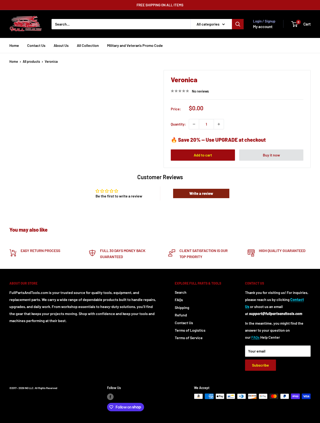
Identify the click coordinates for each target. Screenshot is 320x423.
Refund (181, 315)
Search (180, 292)
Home (14, 45)
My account (262, 26)
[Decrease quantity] (194, 124)
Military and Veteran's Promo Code (135, 45)
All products (31, 61)
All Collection (88, 45)
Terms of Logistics (190, 330)
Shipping (182, 307)
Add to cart (203, 155)
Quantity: (178, 124)
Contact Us (36, 45)
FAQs (179, 299)
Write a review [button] (201, 193)
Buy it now (271, 155)
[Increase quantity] (219, 124)
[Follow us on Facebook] (110, 396)
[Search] (238, 24)
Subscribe (260, 365)
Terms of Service (189, 337)
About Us (61, 45)
